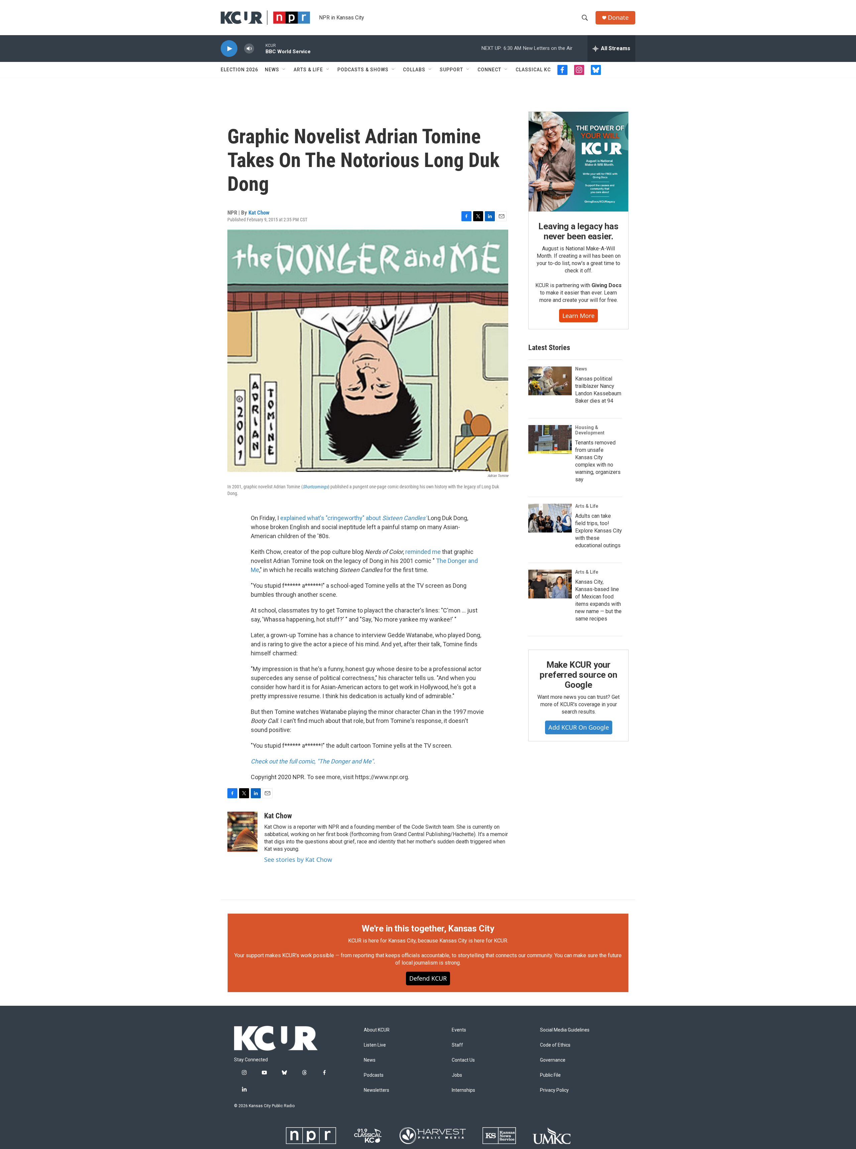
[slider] (260, 48)
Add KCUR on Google (578, 727)
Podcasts (374, 1075)
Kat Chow (259, 212)
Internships (463, 1090)
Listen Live (375, 1045)
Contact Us (463, 1060)
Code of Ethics (555, 1045)
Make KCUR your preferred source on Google (578, 675)
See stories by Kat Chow (298, 859)
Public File (550, 1075)
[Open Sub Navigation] (284, 69)
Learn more (578, 316)
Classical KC (533, 69)
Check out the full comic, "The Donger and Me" (312, 761)
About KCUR (377, 1030)
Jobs (457, 1075)
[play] (229, 49)
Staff (457, 1045)
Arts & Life (308, 69)
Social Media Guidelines (565, 1030)
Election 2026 (239, 69)
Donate (618, 17)
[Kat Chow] (242, 832)
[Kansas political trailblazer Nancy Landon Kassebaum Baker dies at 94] (550, 380)
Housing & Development (590, 430)
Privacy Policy (554, 1090)
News (272, 69)
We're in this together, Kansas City (428, 928)
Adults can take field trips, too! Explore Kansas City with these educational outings (598, 531)
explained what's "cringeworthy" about (353, 517)
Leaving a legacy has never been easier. (578, 231)
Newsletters (376, 1090)
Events (459, 1030)
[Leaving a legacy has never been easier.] (578, 162)
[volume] (249, 48)
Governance (552, 1060)
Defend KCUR (428, 978)
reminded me (423, 551)
